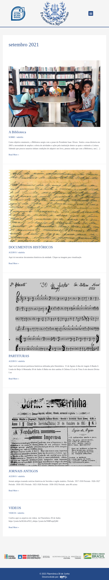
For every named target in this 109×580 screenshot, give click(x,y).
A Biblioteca (17, 132)
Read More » (14, 154)
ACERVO (13, 252)
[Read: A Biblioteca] (54, 93)
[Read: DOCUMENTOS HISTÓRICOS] (54, 206)
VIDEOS (15, 508)
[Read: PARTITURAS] (54, 314)
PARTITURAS (19, 356)
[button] (90, 13)
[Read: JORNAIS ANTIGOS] (54, 430)
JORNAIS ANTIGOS (23, 471)
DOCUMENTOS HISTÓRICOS (31, 247)
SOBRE (12, 137)
